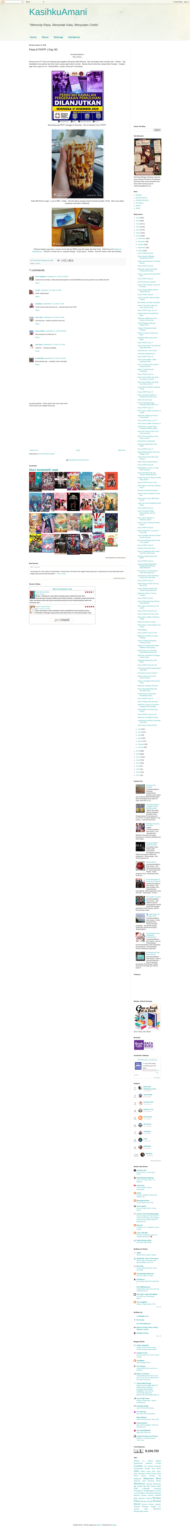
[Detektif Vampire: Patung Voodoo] (73, 554)
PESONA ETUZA (142, 1333)
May (139, 735)
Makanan (137, 1479)
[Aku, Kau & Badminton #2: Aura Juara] (98, 490)
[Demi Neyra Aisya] (86, 510)
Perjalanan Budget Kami (146, 354)
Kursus (143, 1476)
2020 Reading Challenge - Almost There (147, 324)
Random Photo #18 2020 (146, 548)
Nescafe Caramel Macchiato (148, 490)
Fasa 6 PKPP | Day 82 (145, 266)
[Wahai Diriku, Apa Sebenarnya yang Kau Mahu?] (86, 490)
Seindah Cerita (141, 1353)
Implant (148, 1471)
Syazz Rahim (40, 331)
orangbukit (140, 1360)
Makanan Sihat (140, 1481)
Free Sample (148, 1466)
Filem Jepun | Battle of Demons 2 (149, 423)
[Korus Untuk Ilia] (111, 489)
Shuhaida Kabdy (142, 1406)
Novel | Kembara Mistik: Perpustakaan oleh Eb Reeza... (146, 513)
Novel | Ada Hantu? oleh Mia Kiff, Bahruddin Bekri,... (149, 346)
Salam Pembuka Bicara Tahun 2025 (147, 1419)
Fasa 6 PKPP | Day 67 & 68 (147, 482)
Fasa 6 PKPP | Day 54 (145, 698)
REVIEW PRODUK (142, 200)
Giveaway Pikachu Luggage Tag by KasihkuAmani (152, 806)
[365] (60, 488)
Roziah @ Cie (148, 1109)
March (140, 741)
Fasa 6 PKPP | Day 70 (145, 449)
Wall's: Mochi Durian (145, 400)
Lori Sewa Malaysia (143, 1324)
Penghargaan (149, 1491)
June (140, 732)
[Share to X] (67, 260)
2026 (138, 218)
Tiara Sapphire (40, 276)
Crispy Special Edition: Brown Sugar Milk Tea (148, 290)
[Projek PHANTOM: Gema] (98, 512)
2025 (138, 221)
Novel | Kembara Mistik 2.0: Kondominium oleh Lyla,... (148, 396)
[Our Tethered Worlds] (48, 552)
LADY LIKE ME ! (142, 1233)
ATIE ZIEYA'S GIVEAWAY (146, 441)
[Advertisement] (77, 428)
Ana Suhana (140, 1366)
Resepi (158, 1493)
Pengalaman (138, 1491)
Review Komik (146, 1501)
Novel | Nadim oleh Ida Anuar (148, 702)
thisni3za (149, 1154)
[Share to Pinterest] (72, 260)
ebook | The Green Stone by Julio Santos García (147, 306)
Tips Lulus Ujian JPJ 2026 (144, 1275)
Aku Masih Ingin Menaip (143, 1242)
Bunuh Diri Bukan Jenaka (147, 622)
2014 (138, 766)
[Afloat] (48, 532)
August (140, 251)
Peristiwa (141, 1493)
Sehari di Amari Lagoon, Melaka (146, 1255)
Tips (159, 1506)
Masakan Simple (154, 1481)
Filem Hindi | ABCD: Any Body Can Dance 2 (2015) (148, 378)
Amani (150, 1461)
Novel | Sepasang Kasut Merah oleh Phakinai (148, 602)
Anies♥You (140, 1185)
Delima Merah (151, 862)
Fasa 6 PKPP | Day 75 (145, 374)
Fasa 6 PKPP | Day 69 (145, 465)
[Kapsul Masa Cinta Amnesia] (111, 510)
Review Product (148, 1504)
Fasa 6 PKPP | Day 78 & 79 (147, 310)
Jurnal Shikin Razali (143, 1383)
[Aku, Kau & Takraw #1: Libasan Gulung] (73, 490)
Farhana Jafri (148, 1102)
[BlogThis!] (65, 260)
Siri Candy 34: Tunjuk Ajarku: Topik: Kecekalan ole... (148, 572)
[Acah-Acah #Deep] (48, 490)
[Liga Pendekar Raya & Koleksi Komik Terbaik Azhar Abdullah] (35, 552)
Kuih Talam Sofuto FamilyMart (145, 1413)
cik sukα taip (141, 1412)
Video (146, 1509)
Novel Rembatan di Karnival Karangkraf (153, 880)
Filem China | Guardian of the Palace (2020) (148, 437)
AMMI (138, 1253)
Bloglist (158, 1461)
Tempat (137, 1506)
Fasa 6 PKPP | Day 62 (145, 580)
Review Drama (145, 1498)
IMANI (138, 208)
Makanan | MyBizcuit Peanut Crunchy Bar (148, 416)
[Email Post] (58, 260)
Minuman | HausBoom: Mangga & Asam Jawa (149, 656)
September (142, 248)
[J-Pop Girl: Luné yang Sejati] (48, 511)
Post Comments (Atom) (47, 454)
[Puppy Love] (98, 533)
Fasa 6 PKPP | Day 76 (145, 357)
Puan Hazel (147, 1117)
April (140, 738)
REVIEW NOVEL (141, 198)
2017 (138, 757)
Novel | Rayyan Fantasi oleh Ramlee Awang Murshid (147, 589)
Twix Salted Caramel (153, 897)
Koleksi (148, 1473)
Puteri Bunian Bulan (42, 592)
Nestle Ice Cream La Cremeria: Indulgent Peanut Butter (148, 705)
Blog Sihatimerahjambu (145, 1178)
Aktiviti (136, 1461)
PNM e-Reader (142, 1488)
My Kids (146, 1486)
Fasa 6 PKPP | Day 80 (145, 295)
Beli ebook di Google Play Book (149, 302)
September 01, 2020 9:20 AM (54, 317)
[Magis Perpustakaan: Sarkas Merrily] (35, 533)
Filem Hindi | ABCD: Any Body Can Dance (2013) (148, 383)
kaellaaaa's (140, 1279)
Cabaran (149, 1463)
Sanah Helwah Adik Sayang (145, 1408)
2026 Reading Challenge (147, 1059)
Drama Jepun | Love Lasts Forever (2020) (147, 677)
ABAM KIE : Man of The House (147, 1258)
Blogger (113, 1525)
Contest (158, 1463)
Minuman (157, 1484)
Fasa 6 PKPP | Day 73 (145, 408)
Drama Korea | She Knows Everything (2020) (147, 694)
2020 (138, 236)
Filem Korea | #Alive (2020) (147, 725)
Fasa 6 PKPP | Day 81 (145, 279)
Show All (158, 1307)
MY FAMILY (140, 203)
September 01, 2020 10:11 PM (54, 345)
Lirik (159, 1476)
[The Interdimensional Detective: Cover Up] (86, 532)
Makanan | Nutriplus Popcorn (148, 686)
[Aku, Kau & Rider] (98, 552)
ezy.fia (37, 290)
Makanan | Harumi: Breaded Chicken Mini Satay (147, 270)
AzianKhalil (39, 358)
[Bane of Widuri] (111, 532)
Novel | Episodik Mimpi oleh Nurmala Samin (147, 690)
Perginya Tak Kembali (150, 786)
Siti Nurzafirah (141, 1423)
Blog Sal (139, 1225)
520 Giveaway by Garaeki (147, 282)
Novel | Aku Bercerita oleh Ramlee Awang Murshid (147, 474)
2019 (138, 751)
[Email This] (62, 260)
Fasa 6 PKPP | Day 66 (145, 508)
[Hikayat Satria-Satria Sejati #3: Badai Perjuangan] (86, 553)
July (139, 729)
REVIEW (139, 195)
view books (157, 1077)
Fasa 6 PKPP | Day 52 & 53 (147, 714)
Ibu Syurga (140, 1320)
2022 (138, 230)
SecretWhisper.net (143, 1287)
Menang (149, 1484)
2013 (138, 769)
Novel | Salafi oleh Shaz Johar (148, 614)
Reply (37, 283)
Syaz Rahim (147, 1095)
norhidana (39, 304)
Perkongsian (150, 1493)
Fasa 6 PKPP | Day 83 (145, 253)
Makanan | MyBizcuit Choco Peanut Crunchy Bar (147, 319)
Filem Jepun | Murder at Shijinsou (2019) (146, 519)
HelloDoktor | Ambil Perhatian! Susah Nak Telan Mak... (148, 576)
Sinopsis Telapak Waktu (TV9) (145, 1304)
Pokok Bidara (142, 630)
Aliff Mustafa (40, 594)
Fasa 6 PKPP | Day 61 (145, 598)
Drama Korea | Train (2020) (147, 350)
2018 (138, 754)
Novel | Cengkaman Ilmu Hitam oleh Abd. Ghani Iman (148, 552)
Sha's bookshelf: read (43, 469)
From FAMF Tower (143, 1398)
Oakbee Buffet (156, 1486)
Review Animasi (147, 1495)
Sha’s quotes (35, 567)
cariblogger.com (142, 1316)
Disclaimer (74, 37)
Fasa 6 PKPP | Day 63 (145, 561)
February (141, 744)
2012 (138, 772)
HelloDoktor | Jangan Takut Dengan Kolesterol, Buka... (148, 427)
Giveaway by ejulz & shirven (147, 673)
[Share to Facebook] (70, 260)
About (45, 37)
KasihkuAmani (58, 12)
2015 (138, 763)
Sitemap (58, 37)
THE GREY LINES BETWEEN (146, 1294)
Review (137, 1495)
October (141, 244)
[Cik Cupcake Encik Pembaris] (73, 531)
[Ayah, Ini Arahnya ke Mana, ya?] (73, 510)
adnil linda (147, 1146)
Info (153, 1471)
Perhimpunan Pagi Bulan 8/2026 (152, 953)
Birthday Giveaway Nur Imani (152, 825)
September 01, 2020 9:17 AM (53, 304)
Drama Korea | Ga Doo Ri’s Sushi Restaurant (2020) (147, 651)
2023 (138, 227)
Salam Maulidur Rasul (143, 1362)
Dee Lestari (62, 574)
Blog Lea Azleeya (142, 1374)
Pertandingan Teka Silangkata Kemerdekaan (153, 935)
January (141, 747)
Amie (145, 1139)
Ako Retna (147, 1124)
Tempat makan (149, 1506)
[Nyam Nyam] (111, 546)
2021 (138, 233)
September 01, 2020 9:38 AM (56, 331)
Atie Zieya (39, 345)
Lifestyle (152, 1476)
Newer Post (34, 450)
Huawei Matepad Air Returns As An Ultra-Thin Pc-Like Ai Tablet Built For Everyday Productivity (147, 1377)
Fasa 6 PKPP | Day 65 (145, 528)
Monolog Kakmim (142, 1201)
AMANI (138, 206)
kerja (146, 1511)
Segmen (158, 1504)
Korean (154, 1473)
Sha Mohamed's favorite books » (115, 557)
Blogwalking (138, 1463)
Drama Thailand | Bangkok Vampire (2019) (147, 641)
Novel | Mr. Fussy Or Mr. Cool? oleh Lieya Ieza (148, 432)
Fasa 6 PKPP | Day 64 (145, 545)
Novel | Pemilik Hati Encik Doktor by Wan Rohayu (149, 536)
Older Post (121, 450)
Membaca (139, 1483)
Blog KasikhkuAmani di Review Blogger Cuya (149, 453)
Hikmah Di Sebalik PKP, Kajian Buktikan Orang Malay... (148, 646)
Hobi (136, 1471)
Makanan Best (152, 1478)
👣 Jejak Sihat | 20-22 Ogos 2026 (153, 915)
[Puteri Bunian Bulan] (35, 491)
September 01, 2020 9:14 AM (51, 290)
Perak (136, 1493)
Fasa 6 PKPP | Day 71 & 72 (147, 420)
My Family (138, 1486)
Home (33, 37)
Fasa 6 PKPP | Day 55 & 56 (147, 665)
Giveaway (157, 1466)
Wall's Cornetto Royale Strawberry (146, 370)
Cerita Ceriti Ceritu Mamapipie (147, 1214)
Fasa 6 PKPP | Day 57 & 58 (147, 633)
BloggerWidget (156, 1160)
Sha (144, 1063)
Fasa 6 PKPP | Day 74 (145, 392)
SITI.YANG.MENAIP (143, 1430)
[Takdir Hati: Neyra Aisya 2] (60, 510)
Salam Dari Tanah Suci (143, 1432)
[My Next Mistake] (60, 554)
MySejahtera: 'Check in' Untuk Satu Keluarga (148, 469)
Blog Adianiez (141, 1417)
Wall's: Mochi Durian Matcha (148, 462)
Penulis (158, 1491)
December (142, 238)
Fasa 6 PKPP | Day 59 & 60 (147, 611)
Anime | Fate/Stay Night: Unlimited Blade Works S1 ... (148, 404)
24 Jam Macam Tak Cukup (144, 1202)
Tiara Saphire (141, 1206)
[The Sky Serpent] (60, 532)
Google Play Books (153, 1468)
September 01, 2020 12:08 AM (57, 276)
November (142, 241)
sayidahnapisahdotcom (145, 1274)
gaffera (99, 1525)
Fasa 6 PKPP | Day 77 (145, 343)
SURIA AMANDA (142, 1345)
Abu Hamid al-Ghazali (43, 608)
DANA (138, 1193)
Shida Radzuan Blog (143, 1240)
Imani (142, 1471)
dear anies (39, 317)
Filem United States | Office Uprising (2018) (147, 360)
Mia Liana (139, 1266)
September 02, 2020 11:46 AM (55, 358)
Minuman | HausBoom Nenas (148, 717)
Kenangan (141, 1473)
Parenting (157, 1488)
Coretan (37, 263)
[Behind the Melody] (35, 511)
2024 (138, 224)
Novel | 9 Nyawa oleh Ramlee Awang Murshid (148, 365)
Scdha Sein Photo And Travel (147, 1436)
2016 (138, 760)
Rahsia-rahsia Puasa (42, 607)
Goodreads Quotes (119, 578)
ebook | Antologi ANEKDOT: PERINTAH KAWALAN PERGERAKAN (147, 566)
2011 (138, 775)
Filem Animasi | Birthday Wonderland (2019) (146, 257)
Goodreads (138, 1468)
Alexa (143, 1461)
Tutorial (136, 1509)
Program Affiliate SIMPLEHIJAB (152, 844)
